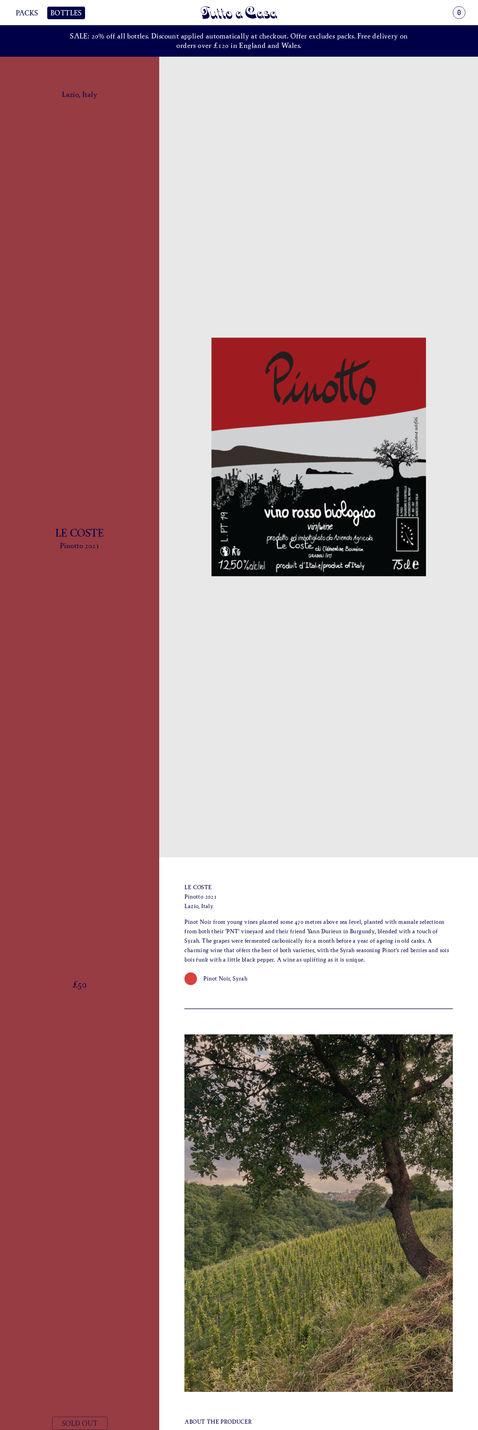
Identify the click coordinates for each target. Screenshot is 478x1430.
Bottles (66, 12)
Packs (27, 12)
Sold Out (80, 1423)
